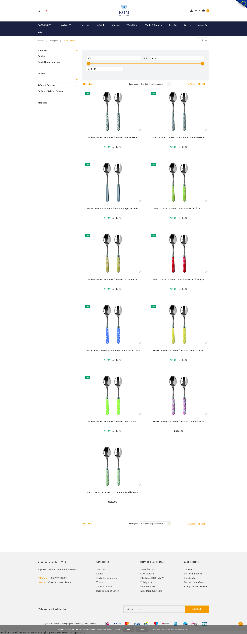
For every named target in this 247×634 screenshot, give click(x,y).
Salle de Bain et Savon (50, 91)
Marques (65, 25)
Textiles (173, 25)
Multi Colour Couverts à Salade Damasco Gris (178, 137)
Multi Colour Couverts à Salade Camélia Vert (112, 492)
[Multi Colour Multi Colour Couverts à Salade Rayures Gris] (112, 182)
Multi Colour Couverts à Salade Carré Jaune (113, 279)
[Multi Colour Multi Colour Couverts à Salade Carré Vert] (178, 182)
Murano (115, 25)
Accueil (41, 41)
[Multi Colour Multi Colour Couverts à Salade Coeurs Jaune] (178, 324)
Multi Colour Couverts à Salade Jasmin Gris (112, 137)
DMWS (86, 623)
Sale (40, 32)
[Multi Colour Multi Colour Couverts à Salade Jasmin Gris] (112, 111)
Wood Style (132, 25)
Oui (128, 630)
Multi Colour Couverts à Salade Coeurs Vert (113, 421)
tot (145, 58)
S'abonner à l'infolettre (52, 609)
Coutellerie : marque (49, 62)
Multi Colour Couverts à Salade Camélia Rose (178, 421)
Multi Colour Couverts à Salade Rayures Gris (112, 208)
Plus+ (93, 623)
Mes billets (189, 578)
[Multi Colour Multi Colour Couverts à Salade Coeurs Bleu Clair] (112, 324)
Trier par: (133, 84)
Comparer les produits (195, 586)
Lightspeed (68, 623)
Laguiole (100, 25)
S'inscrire (189, 569)
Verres (187, 25)
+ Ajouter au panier (110, 154)
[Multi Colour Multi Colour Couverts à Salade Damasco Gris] (178, 111)
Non (142, 630)
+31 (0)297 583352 (58, 578)
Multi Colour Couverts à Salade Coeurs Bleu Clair (112, 350)
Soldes (41, 56)
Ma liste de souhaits (194, 582)
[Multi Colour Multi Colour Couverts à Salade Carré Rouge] (178, 253)
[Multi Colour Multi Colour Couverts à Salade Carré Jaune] (112, 253)
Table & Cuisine (153, 25)
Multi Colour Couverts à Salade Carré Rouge (178, 279)
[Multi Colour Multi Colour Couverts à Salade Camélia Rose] (178, 395)
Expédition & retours (151, 590)
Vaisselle (202, 25)
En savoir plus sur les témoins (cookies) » (170, 630)
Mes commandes (193, 573)
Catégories (45, 25)
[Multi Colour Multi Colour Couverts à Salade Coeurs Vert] (112, 395)
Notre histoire (147, 569)
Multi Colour (69, 41)
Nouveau (84, 25)
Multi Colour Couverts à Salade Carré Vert (178, 208)
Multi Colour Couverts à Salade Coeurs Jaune (178, 350)
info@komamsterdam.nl (59, 582)
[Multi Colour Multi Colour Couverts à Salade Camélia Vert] (112, 466)
